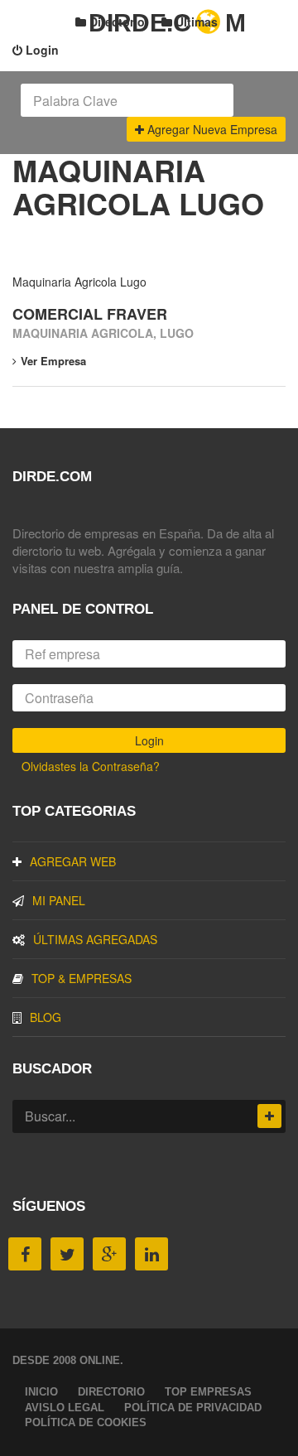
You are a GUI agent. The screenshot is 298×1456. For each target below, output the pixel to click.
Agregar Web (73, 861)
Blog (45, 1017)
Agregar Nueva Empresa (210, 129)
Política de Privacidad (193, 1407)
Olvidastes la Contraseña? (91, 766)
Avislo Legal (64, 1407)
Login (40, 49)
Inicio (41, 1392)
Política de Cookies (86, 1422)
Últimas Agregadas (95, 939)
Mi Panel (58, 900)
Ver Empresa (53, 361)
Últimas (195, 21)
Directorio (115, 21)
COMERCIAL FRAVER (89, 314)
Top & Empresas (81, 978)
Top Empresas (208, 1392)
